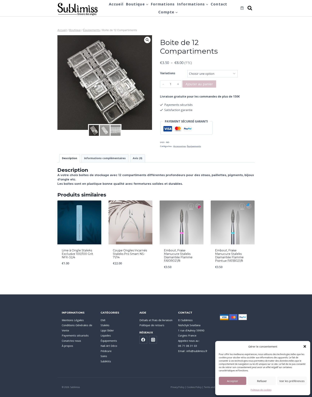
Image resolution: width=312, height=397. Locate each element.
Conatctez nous (71, 340)
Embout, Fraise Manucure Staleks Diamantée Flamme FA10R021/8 (178, 256)
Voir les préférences (292, 381)
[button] (305, 346)
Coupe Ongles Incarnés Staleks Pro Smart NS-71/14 (130, 254)
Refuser (262, 381)
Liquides (106, 335)
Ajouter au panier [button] (79, 275)
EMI (103, 320)
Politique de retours (151, 325)
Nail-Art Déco (109, 346)
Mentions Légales (73, 320)
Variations (167, 73)
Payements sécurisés (75, 335)
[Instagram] (153, 340)
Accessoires (179, 146)
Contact (219, 4)
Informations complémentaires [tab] (105, 158)
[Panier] (242, 8)
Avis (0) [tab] (137, 158)
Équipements (194, 146)
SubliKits (106, 361)
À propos (67, 346)
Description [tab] (69, 158)
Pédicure (106, 351)
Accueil (116, 4)
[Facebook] (143, 340)
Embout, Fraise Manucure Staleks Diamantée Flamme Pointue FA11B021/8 (229, 256)
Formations (163, 4)
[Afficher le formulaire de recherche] (250, 8)
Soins (104, 356)
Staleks (105, 325)
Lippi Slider (107, 330)
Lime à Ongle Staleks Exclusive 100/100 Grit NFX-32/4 (77, 254)
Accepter (232, 381)
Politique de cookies (261, 389)
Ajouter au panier (199, 84)
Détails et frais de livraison (155, 320)
